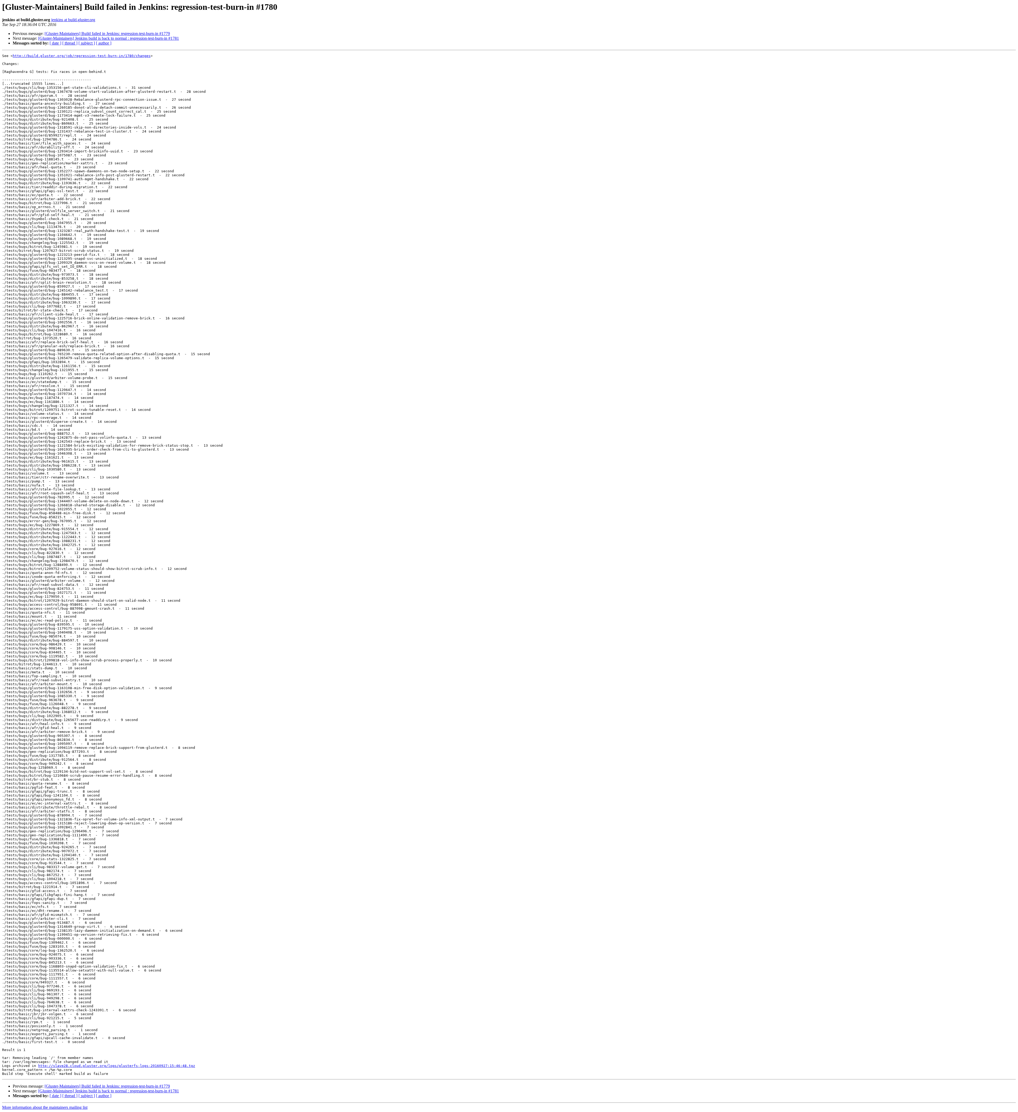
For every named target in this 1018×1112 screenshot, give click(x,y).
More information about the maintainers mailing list (44, 1107)
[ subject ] (86, 43)
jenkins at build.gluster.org (73, 19)
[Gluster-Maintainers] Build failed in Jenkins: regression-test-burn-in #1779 (107, 33)
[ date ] (55, 43)
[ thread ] (69, 43)
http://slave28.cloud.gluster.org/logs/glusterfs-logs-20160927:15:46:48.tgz (116, 1066)
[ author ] (103, 43)
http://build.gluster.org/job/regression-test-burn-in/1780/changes (82, 56)
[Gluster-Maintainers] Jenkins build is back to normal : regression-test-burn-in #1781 (108, 38)
